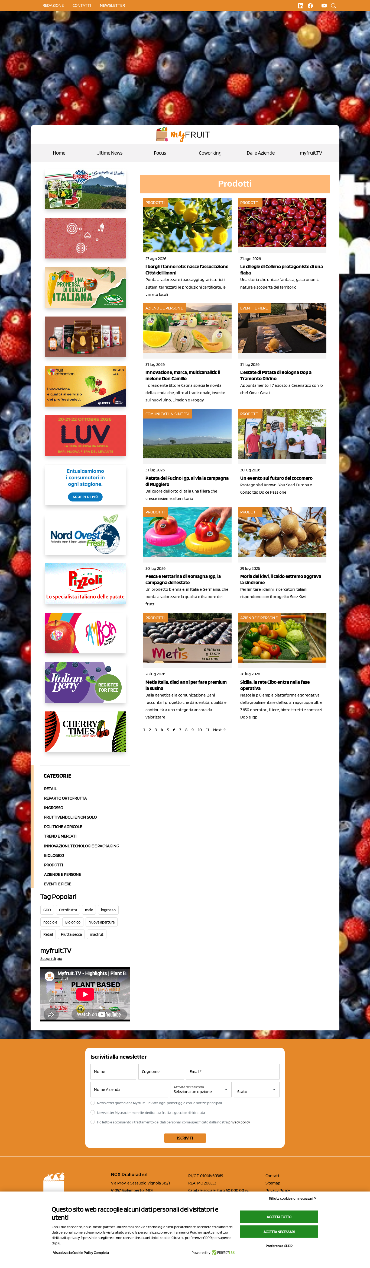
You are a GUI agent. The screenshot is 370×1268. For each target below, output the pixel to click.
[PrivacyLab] (222, 1252)
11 (207, 729)
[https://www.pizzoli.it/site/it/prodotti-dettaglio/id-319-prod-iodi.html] (85, 588)
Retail (50, 788)
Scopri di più (51, 958)
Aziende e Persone (62, 874)
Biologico (54, 855)
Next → (219, 729)
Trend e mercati (60, 836)
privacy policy (239, 1122)
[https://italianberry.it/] (85, 686)
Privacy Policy (277, 1190)
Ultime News (109, 153)
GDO (47, 910)
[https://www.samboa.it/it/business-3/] (85, 637)
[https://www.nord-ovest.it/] (85, 538)
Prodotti (53, 864)
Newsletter (112, 5)
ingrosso (108, 910)
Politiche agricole (63, 826)
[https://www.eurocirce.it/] (85, 193)
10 (200, 729)
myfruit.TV (311, 153)
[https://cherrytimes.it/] (85, 736)
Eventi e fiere (254, 308)
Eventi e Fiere (57, 883)
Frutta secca (71, 934)
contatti (82, 5)
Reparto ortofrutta (65, 798)
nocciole (50, 922)
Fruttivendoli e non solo (70, 817)
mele (89, 910)
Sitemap (272, 1183)
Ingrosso (53, 807)
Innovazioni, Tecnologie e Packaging (81, 845)
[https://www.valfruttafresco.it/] (85, 292)
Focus (160, 153)
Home (59, 153)
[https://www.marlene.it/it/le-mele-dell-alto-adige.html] (85, 489)
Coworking (210, 153)
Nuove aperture (102, 922)
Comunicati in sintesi (167, 413)
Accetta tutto (279, 1217)
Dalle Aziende (261, 153)
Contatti (272, 1175)
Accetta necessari (279, 1231)
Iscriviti (185, 1138)
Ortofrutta (68, 910)
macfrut (96, 934)
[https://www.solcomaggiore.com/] (85, 242)
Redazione (53, 5)
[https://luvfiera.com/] (85, 440)
